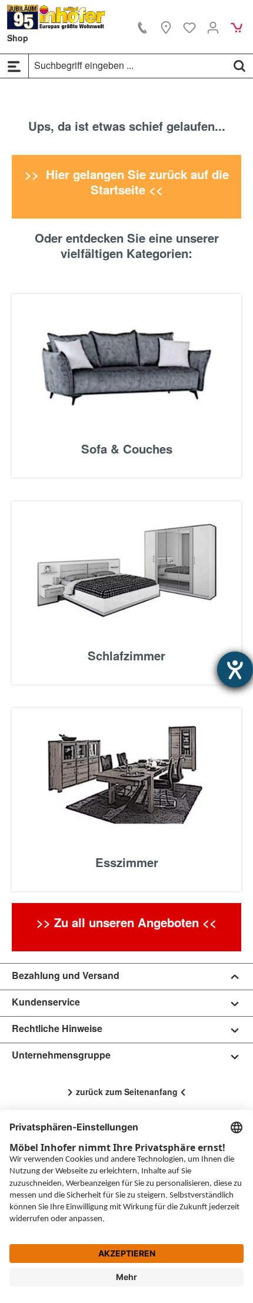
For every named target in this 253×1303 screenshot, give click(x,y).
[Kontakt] (142, 27)
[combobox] (128, 65)
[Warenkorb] (236, 27)
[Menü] (14, 66)
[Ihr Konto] (213, 27)
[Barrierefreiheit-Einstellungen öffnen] (235, 669)
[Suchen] (239, 65)
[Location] (166, 27)
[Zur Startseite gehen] (56, 17)
